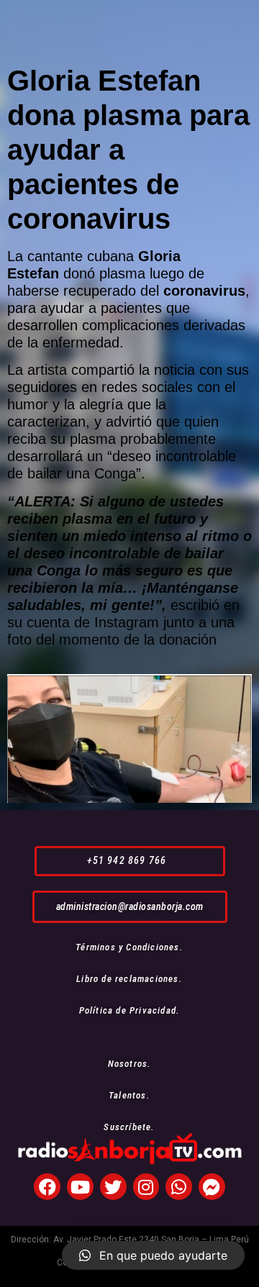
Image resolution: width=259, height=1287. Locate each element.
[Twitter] (113, 1186)
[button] (130, 861)
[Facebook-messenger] (212, 1186)
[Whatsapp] (178, 1186)
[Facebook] (47, 1186)
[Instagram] (146, 1186)
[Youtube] (80, 1186)
